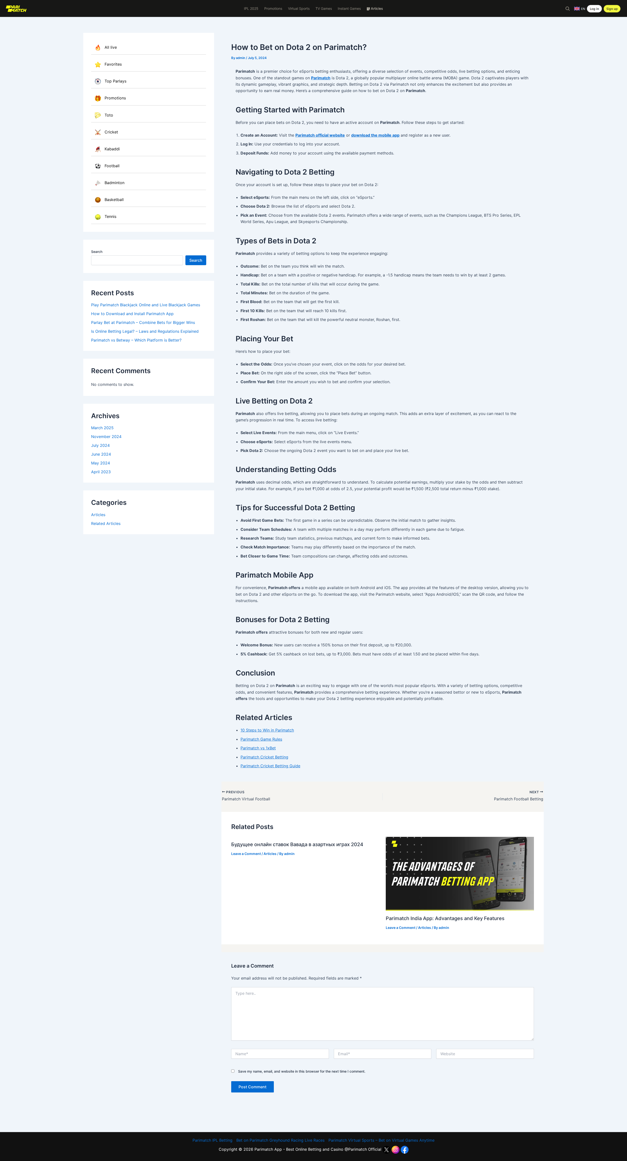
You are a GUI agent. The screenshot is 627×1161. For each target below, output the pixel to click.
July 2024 (100, 445)
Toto (109, 115)
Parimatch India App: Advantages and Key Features (445, 918)
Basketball (114, 199)
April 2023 (101, 471)
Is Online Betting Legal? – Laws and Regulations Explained (145, 331)
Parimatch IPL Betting (212, 1140)
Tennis (110, 216)
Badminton (114, 182)
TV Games (323, 8)
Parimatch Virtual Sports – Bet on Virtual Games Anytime (381, 1140)
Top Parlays (115, 81)
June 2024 (101, 454)
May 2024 (100, 463)
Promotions (273, 8)
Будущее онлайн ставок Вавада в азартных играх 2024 (297, 844)
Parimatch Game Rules (261, 739)
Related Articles (106, 523)
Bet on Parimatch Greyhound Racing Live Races (280, 1140)
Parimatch (320, 77)
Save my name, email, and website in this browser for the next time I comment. (301, 1071)
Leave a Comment (246, 854)
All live (111, 47)
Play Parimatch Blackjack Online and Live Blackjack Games (145, 304)
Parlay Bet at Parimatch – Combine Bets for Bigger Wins (143, 322)
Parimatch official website (320, 135)
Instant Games (349, 8)
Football (112, 165)
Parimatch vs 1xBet (258, 748)
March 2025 (102, 427)
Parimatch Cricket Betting (264, 757)
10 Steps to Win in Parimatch (267, 730)
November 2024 (106, 436)
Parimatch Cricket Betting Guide (270, 765)
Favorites (113, 64)
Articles (98, 514)
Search (96, 251)
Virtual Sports (299, 8)
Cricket (111, 132)
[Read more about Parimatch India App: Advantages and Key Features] (460, 873)
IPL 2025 (251, 8)
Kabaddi (112, 148)
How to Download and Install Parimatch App (132, 313)
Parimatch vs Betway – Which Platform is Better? (136, 340)
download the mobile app (375, 135)
